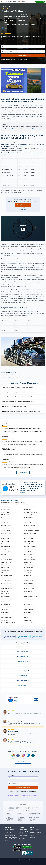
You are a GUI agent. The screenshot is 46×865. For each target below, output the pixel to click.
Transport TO (4, 49)
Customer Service (23, 829)
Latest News (32, 835)
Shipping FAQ (8, 832)
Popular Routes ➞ (23, 685)
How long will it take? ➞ (23, 651)
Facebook (18, 758)
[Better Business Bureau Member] (27, 853)
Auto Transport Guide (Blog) (10, 838)
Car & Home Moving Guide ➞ (23, 670)
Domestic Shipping (9, 835)
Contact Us (32, 837)
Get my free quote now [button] (23, 205)
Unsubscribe (21, 840)
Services (5, 1)
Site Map (6, 840)
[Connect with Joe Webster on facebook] (15, 701)
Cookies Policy (22, 837)
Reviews (10, 1)
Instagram (23, 758)
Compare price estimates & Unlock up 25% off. (24, 128)
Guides (14, 1)
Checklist (23, 1)
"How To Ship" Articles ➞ (23, 656)
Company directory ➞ (23, 666)
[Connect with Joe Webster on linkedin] (16, 701)
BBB (33, 758)
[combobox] (23, 46)
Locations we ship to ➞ (23, 661)
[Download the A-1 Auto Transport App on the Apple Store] (17, 850)
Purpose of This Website (35, 831)
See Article (22, 492)
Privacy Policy (22, 838)
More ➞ (36, 699)
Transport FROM (4, 43)
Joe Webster (8, 28)
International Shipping (9, 837)
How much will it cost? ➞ (23, 680)
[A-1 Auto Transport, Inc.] (1, 1)
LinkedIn (28, 758)
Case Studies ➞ (23, 690)
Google (13, 758)
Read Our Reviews (9, 831)
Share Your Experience (23, 761)
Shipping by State (8, 834)
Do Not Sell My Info (23, 833)
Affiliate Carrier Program (35, 834)
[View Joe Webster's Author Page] (10, 699)
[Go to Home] (2, 6)
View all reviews (23, 472)
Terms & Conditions (23, 835)
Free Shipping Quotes (9, 829)
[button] (40, 2)
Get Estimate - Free (23, 55)
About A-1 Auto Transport (35, 829)
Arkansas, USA (7, 6)
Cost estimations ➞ (23, 675)
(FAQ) (14, 835)
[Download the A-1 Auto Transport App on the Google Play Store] (17, 847)
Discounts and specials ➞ (23, 647)
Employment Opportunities (35, 832)
